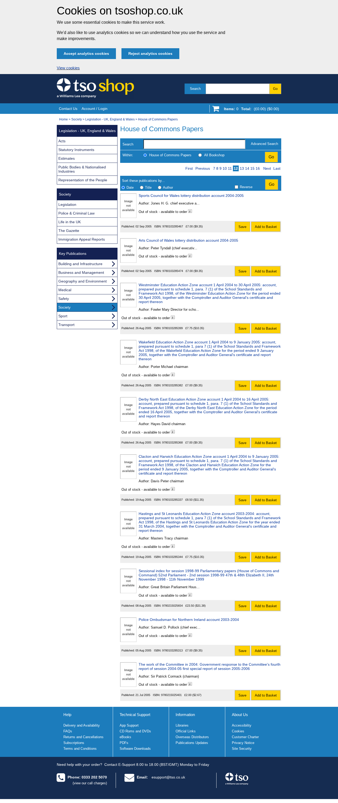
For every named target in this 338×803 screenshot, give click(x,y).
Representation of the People (82, 180)
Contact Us (68, 108)
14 (247, 168)
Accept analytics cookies (86, 53)
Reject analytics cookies (150, 53)
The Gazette (68, 230)
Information (185, 714)
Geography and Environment (82, 281)
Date (130, 187)
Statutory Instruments (76, 150)
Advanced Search (264, 144)
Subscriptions (73, 743)
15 (252, 168)
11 (230, 168)
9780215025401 (171, 695)
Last (276, 168)
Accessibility (241, 725)
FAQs (67, 731)
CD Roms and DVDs (135, 731)
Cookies (238, 731)
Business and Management (81, 272)
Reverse (246, 187)
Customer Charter (245, 737)
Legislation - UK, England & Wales (110, 119)
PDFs (124, 743)
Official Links (186, 731)
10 (225, 168)
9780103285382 (172, 385)
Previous (202, 168)
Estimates (66, 158)
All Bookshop (214, 155)
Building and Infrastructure (80, 264)
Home (63, 119)
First (189, 168)
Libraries (182, 725)
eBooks (125, 737)
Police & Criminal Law (76, 213)
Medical (64, 290)
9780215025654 (172, 605)
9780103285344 (172, 556)
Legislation (67, 204)
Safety (63, 298)
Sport (62, 316)
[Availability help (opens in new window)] (190, 212)
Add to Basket (266, 227)
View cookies (68, 68)
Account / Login (94, 108)
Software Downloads (135, 749)
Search (195, 89)
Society (76, 119)
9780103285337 (172, 499)
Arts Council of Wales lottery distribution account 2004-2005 (188, 240)
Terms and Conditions (80, 749)
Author (168, 187)
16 (258, 168)
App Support (129, 725)
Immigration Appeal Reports (81, 239)
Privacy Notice (243, 743)
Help (67, 714)
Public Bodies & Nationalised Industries (82, 169)
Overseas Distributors (192, 737)
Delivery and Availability (81, 725)
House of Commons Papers (158, 119)
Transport (66, 325)
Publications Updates (192, 743)
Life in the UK (69, 222)
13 (242, 168)
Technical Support (135, 714)
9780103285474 (172, 270)
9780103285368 (172, 442)
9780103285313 (172, 650)
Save (242, 227)
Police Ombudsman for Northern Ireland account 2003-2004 (189, 619)
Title (148, 187)
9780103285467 (172, 226)
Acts (61, 141)
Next (267, 168)
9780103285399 (172, 328)
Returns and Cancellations (83, 737)
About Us (240, 714)
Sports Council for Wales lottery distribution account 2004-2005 (191, 195)
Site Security (242, 749)
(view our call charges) (90, 783)
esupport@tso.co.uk (168, 777)
